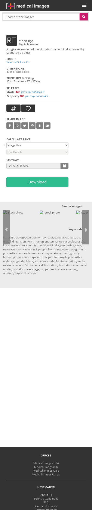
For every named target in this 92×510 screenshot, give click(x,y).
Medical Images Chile (46, 470)
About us (46, 495)
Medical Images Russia (46, 474)
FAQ (46, 502)
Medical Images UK (46, 467)
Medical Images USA (46, 463)
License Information (46, 506)
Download (37, 182)
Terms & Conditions (46, 498)
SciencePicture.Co (18, 62)
